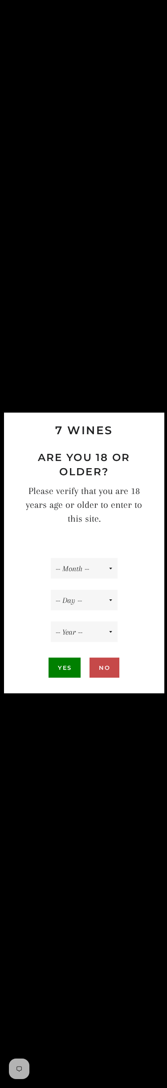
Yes (64, 667)
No (104, 667)
